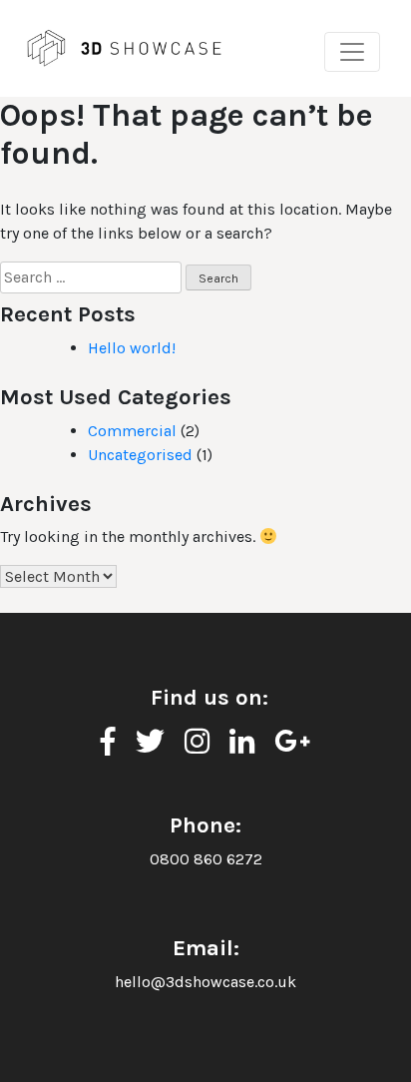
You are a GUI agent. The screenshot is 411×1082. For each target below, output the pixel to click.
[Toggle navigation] (352, 52)
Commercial (132, 430)
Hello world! (132, 347)
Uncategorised (140, 454)
